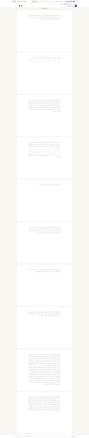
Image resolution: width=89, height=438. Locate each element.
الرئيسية (24, 1)
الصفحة (76, 436)
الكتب (21, 1)
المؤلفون (18, 1)
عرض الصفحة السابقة (44, 8)
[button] (22, 6)
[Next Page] (13, 436)
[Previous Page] (20, 436)
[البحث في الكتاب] (73, 6)
